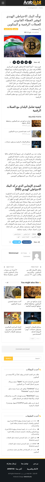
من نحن (35, 464)
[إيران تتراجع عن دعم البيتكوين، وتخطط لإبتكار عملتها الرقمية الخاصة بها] (36, 123)
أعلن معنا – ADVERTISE (14, 469)
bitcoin (34, 234)
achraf (34, 443)
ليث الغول (33, 437)
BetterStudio (28, 476)
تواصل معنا (24, 464)
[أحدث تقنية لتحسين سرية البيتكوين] (36, 133)
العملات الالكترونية (36, 237)
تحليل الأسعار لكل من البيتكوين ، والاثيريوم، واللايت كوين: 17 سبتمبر (32, 272)
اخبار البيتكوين (26, 234)
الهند (18, 237)
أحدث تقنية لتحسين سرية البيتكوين (19, 131)
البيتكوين (15, 29)
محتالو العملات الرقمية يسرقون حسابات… (17, 142)
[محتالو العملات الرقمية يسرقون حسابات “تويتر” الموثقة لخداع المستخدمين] (36, 144)
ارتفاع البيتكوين (17, 234)
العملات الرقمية (8, 29)
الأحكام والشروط (32, 469)
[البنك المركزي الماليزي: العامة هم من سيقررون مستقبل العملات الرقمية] (12, 318)
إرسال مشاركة (11, 464)
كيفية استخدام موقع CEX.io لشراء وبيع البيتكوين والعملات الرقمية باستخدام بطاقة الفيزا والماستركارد (23, 423)
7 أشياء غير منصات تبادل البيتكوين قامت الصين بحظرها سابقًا (11, 272)
